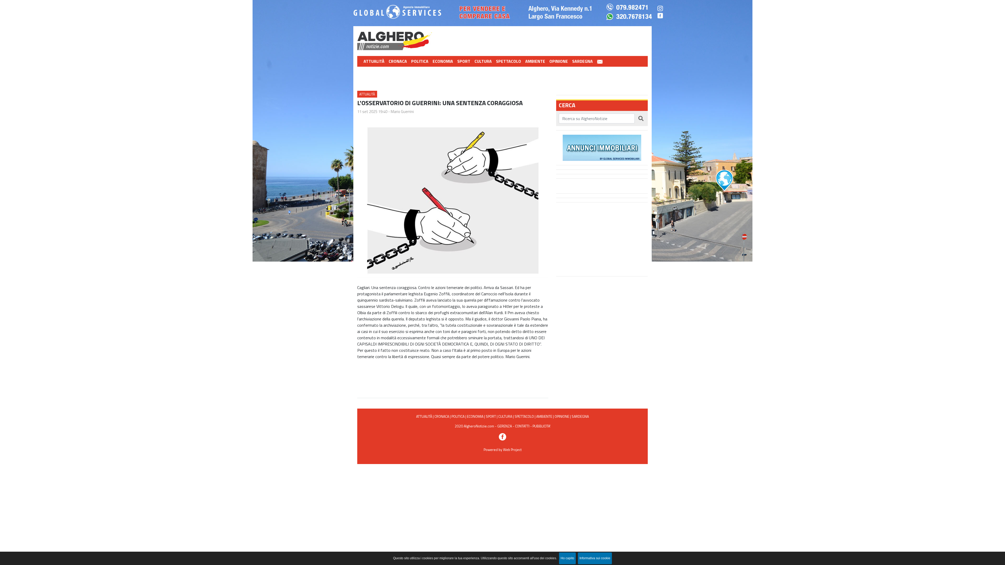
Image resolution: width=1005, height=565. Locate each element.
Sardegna (582, 61)
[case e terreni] (602, 147)
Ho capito (567, 558)
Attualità (374, 61)
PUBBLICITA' (542, 426)
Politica (419, 61)
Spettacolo (508, 61)
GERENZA (504, 426)
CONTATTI (522, 426)
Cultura (483, 61)
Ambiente (535, 61)
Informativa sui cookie (594, 558)
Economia (443, 61)
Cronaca (398, 61)
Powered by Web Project (503, 449)
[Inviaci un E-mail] (600, 61)
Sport (463, 61)
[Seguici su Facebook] (502, 436)
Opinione (558, 61)
